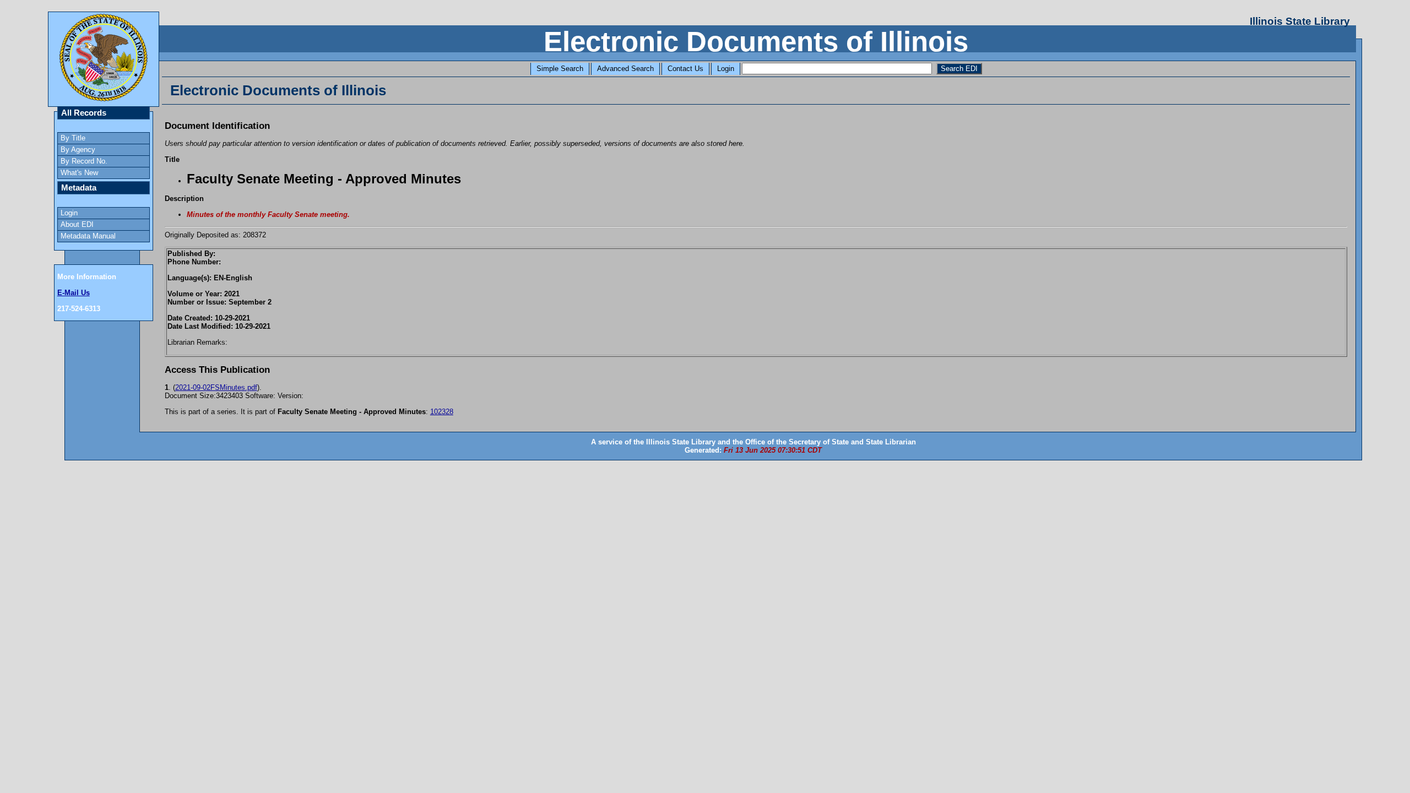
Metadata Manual (88, 236)
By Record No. (84, 161)
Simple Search (559, 68)
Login (725, 68)
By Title (73, 138)
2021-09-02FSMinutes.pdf (216, 387)
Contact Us (685, 68)
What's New (79, 173)
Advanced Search (625, 68)
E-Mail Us (73, 293)
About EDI (77, 224)
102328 (441, 412)
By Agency (78, 149)
